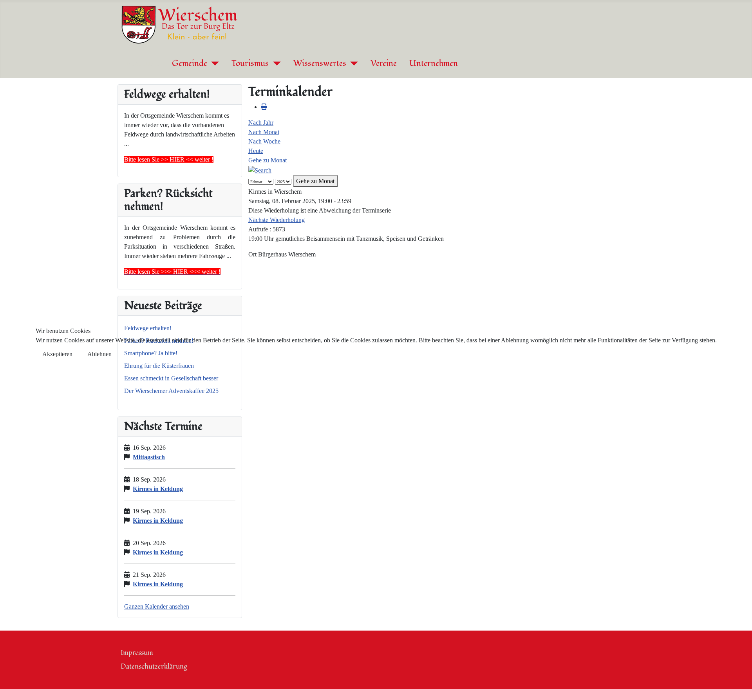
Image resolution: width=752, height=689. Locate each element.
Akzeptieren (57, 354)
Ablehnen (99, 354)
